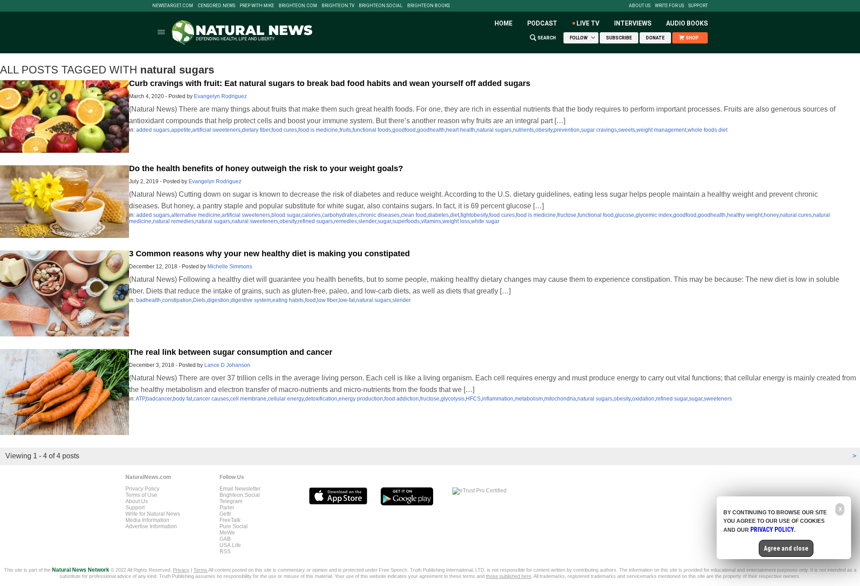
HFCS (473, 399)
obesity (543, 130)
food (310, 300)
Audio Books (687, 23)
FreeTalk (230, 520)
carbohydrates (339, 215)
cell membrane (248, 399)
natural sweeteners (255, 221)
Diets (199, 300)
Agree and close (786, 548)
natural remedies (173, 221)
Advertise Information (151, 526)
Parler (226, 507)
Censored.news (216, 6)
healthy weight (744, 215)
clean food (413, 215)
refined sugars (315, 221)
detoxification (321, 399)
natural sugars (494, 130)
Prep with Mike (257, 6)
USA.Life (230, 545)
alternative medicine (195, 215)
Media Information (147, 520)
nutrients (523, 130)
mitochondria (560, 399)
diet (454, 215)
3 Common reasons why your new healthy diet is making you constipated (269, 253)
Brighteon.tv (338, 6)
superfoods (406, 221)
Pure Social (233, 526)
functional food (596, 215)
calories (311, 215)
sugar (384, 221)
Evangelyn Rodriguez (220, 96)
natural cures (796, 215)
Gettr (225, 514)
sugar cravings (599, 130)
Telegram (230, 501)
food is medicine (318, 130)
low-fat (347, 300)
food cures (284, 130)
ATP (140, 399)
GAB (225, 539)
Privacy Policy (142, 489)
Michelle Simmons (229, 266)
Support (698, 6)
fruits (345, 130)
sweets (626, 130)
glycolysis (452, 399)
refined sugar (672, 399)
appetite (181, 130)
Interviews (632, 23)
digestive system (251, 300)
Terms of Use (141, 495)
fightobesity (474, 215)
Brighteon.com (298, 6)
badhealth (148, 300)
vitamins (431, 221)
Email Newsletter (240, 489)
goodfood (404, 130)
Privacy (181, 570)
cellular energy (286, 399)
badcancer (159, 399)
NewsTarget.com (172, 6)
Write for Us (669, 6)
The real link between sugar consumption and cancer (230, 352)
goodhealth (431, 130)
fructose (566, 215)
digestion (218, 300)
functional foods (372, 130)
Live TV (587, 23)
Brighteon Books (428, 6)
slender (367, 221)
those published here (508, 576)
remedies (345, 221)
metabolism (529, 399)
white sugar (485, 221)
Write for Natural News (152, 514)
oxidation (643, 399)
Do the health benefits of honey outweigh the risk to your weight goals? (266, 168)
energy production (361, 399)
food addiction (401, 399)
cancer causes (211, 399)
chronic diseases (379, 215)
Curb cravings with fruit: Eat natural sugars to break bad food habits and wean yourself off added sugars (329, 83)
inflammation (497, 399)
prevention (567, 130)
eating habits (288, 300)
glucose (624, 215)
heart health (460, 130)
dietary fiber (256, 130)
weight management (661, 130)
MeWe (227, 533)
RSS (225, 551)
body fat (182, 399)
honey (771, 215)
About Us (639, 6)
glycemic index (654, 215)
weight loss (456, 221)
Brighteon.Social (381, 6)
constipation (177, 300)
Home (503, 23)
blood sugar (285, 215)
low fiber (327, 300)
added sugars (153, 130)
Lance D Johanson (227, 365)
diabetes (438, 215)
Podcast (542, 23)
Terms (201, 570)
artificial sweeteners (216, 130)
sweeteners (718, 399)
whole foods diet (707, 130)
